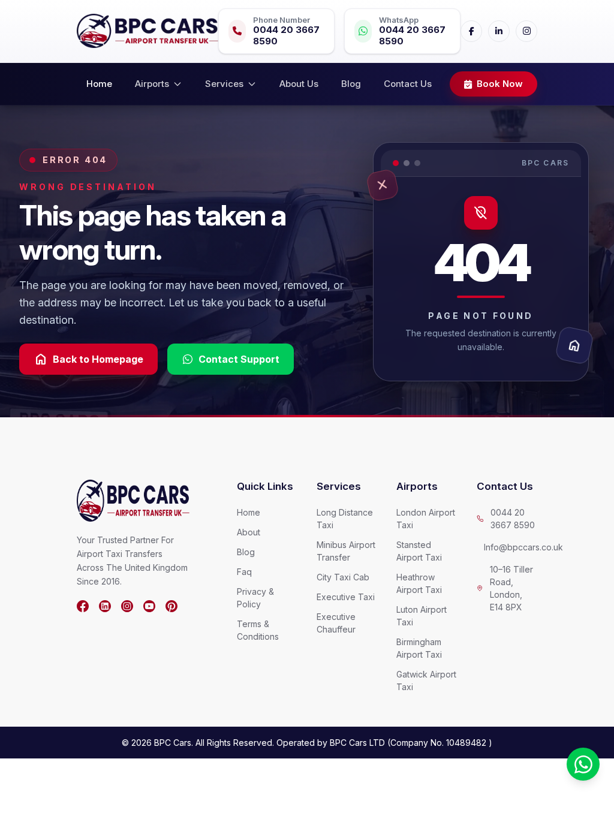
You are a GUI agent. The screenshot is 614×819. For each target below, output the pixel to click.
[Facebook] (471, 31)
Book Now (500, 83)
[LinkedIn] (499, 31)
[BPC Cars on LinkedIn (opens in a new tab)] (105, 606)
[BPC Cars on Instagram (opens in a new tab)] (127, 606)
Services (224, 83)
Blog (351, 83)
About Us (298, 83)
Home (99, 83)
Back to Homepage (88, 359)
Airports (152, 83)
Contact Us (408, 83)
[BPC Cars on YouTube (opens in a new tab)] (149, 606)
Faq (244, 572)
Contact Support (238, 359)
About (248, 532)
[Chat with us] (583, 764)
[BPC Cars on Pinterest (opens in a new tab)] (171, 606)
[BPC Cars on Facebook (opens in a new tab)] (83, 606)
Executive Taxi (346, 597)
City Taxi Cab (343, 577)
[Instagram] (526, 31)
